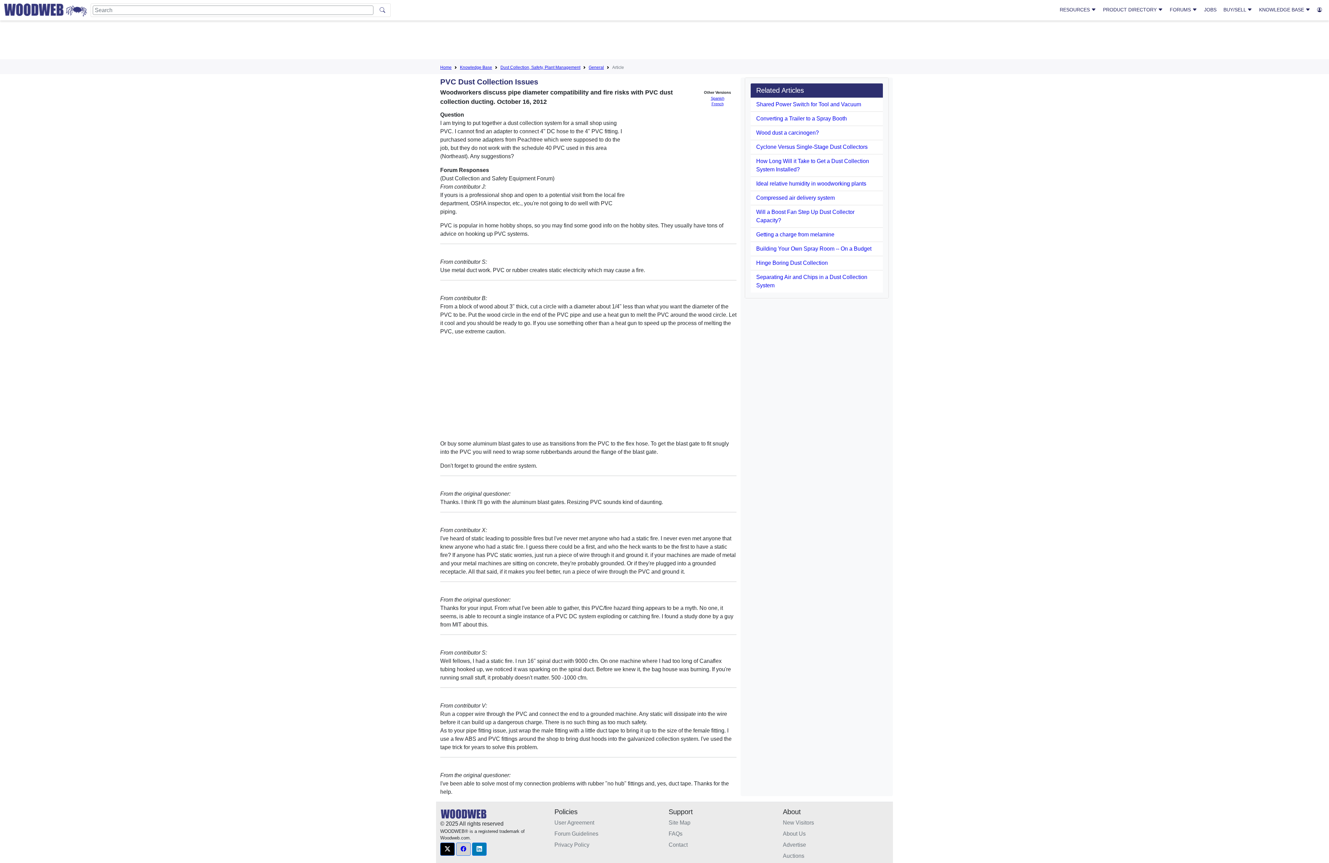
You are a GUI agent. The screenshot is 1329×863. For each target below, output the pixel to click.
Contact (678, 845)
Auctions (793, 856)
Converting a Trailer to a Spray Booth (801, 119)
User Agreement (574, 823)
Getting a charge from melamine (795, 234)
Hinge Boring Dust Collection (792, 263)
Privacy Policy (571, 845)
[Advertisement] (664, 41)
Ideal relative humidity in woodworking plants (811, 184)
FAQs (675, 834)
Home (446, 67)
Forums (1181, 9)
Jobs (1210, 9)
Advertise (794, 845)
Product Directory (1130, 9)
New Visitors (798, 823)
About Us (794, 834)
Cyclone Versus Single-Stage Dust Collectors (812, 147)
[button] (447, 849)
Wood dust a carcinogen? (787, 133)
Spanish (717, 98)
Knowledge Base (1282, 9)
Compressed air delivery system (795, 198)
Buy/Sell (1235, 9)
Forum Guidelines (576, 834)
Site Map (679, 823)
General (596, 67)
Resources (1075, 9)
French (718, 104)
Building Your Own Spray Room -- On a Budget (813, 249)
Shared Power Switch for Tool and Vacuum (808, 104)
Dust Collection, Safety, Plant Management (540, 67)
